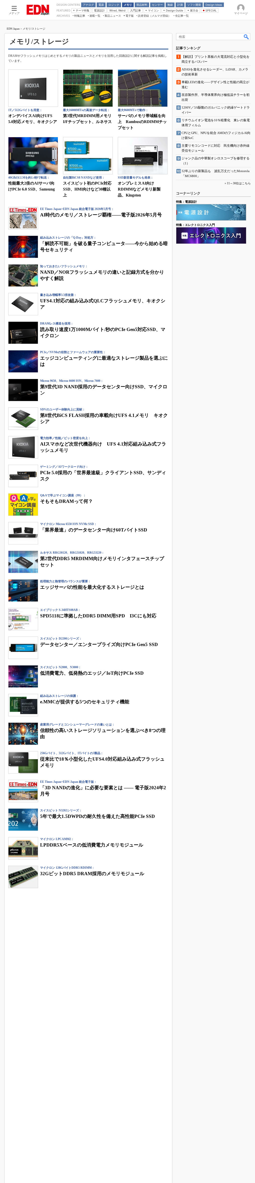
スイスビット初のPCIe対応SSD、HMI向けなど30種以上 (87, 189)
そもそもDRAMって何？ (66, 501)
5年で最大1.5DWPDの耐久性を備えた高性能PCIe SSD (97, 816)
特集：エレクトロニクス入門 (195, 225)
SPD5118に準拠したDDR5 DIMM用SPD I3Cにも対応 (98, 615)
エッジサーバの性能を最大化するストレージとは (92, 587)
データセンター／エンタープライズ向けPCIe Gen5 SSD (99, 644)
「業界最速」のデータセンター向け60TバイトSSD (93, 529)
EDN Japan (13, 28)
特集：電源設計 (186, 201)
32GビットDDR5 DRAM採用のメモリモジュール (92, 873)
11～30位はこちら (239, 183)
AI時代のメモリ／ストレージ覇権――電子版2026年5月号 (101, 214)
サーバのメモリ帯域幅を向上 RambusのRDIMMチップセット (142, 122)
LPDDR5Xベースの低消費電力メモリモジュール (91, 845)
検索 (246, 36)
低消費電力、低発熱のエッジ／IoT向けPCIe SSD (92, 673)
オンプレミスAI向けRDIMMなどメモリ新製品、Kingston (139, 189)
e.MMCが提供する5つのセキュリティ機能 (84, 701)
